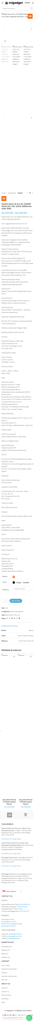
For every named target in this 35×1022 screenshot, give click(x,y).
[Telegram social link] (19, 618)
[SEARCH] (31, 8)
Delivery (4, 972)
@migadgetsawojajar (8, 926)
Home (3, 193)
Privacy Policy (6, 995)
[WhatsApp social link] (17, 618)
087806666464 (17, 909)
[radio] (14, 577)
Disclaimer (5, 999)
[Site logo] (14, 3)
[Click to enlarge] (5, 41)
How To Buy (5, 965)
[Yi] (9, 815)
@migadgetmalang (7, 919)
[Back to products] (30, 193)
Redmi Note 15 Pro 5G (12, 615)
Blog (3, 1002)
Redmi (20, 193)
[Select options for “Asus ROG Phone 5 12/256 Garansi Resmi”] (14, 656)
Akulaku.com (5, 957)
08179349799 (24, 911)
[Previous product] (28, 193)
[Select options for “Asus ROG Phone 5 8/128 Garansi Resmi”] (31, 656)
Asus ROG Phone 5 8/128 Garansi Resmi (25, 802)
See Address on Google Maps (11, 839)
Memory (5, 590)
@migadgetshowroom (8, 921)
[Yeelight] (26, 815)
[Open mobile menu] (2, 3)
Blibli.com (4, 954)
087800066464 (24, 904)
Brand (4, 576)
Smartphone (12, 193)
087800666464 (22, 906)
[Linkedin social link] (14, 618)
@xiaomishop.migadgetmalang (11, 924)
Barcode (4, 980)
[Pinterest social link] (12, 618)
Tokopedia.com (6, 946)
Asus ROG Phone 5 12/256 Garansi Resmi (9, 802)
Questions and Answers (9, 976)
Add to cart (15, 601)
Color (4, 582)
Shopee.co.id (5, 950)
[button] (3, 29)
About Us (4, 988)
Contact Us (5, 991)
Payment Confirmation (9, 969)
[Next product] (32, 193)
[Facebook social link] (7, 618)
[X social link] (9, 618)
